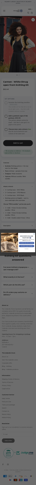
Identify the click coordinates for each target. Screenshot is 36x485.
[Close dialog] (34, 234)
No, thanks (26, 248)
